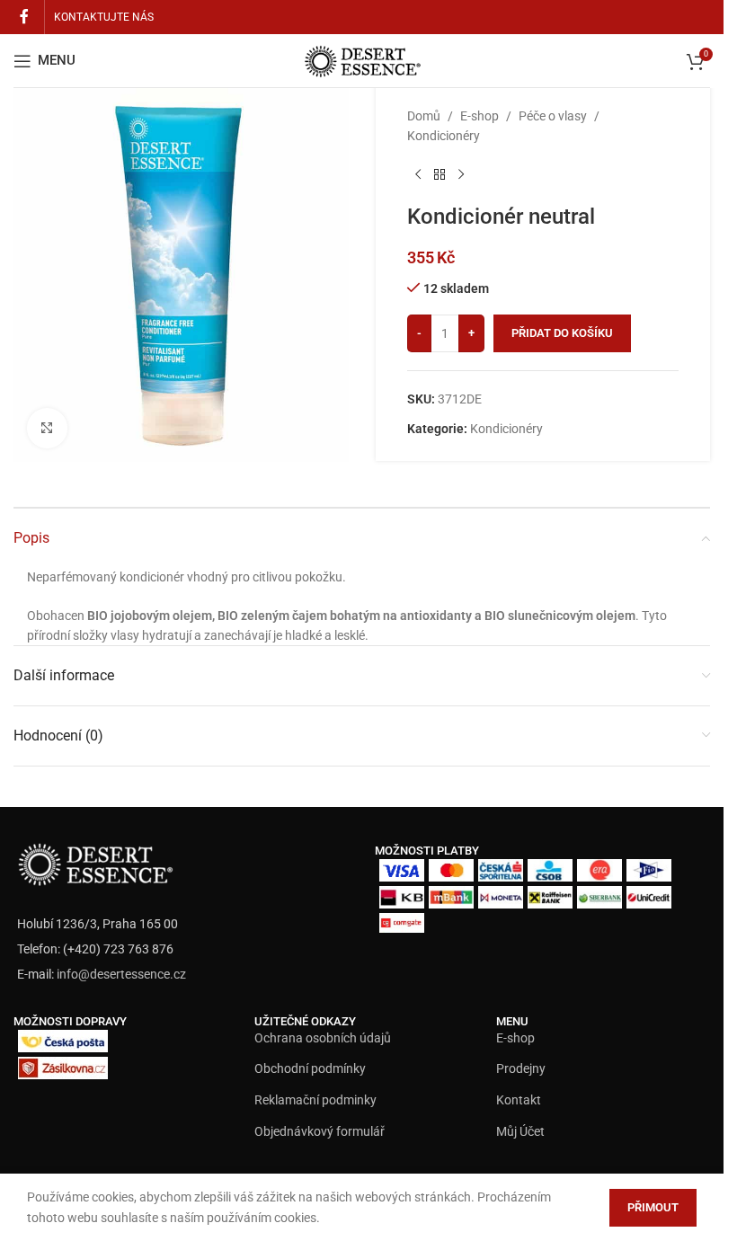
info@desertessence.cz (121, 974)
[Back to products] (439, 175)
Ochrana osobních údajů (322, 1038)
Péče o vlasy (553, 116)
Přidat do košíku (562, 333)
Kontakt (518, 1100)
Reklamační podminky (315, 1100)
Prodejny (521, 1068)
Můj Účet (520, 1131)
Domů (423, 116)
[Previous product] (418, 175)
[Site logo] (362, 59)
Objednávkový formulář (319, 1131)
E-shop (479, 116)
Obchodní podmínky (310, 1068)
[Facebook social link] (24, 17)
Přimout (653, 1207)
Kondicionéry (443, 136)
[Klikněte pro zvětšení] (47, 428)
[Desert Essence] (94, 862)
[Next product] (461, 175)
